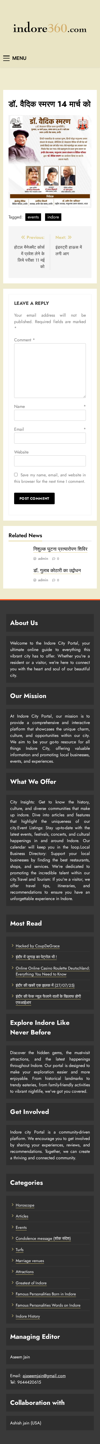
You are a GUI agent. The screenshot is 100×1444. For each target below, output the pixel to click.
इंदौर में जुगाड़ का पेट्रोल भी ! (36, 957)
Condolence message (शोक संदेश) (43, 1238)
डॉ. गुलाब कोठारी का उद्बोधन (57, 570)
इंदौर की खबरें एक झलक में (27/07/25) (45, 985)
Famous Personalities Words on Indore (48, 1305)
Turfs (19, 1250)
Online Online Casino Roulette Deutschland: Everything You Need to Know (53, 971)
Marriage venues (30, 1261)
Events (21, 1227)
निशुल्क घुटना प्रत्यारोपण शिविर (60, 549)
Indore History (28, 1316)
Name (50, 406)
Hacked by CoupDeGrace (38, 946)
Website (21, 452)
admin (43, 558)
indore (53, 217)
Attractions (25, 1272)
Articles (22, 1216)
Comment (24, 340)
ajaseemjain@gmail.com (44, 1376)
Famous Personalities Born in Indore (46, 1294)
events (33, 217)
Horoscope (25, 1205)
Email (50, 429)
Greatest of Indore (31, 1283)
